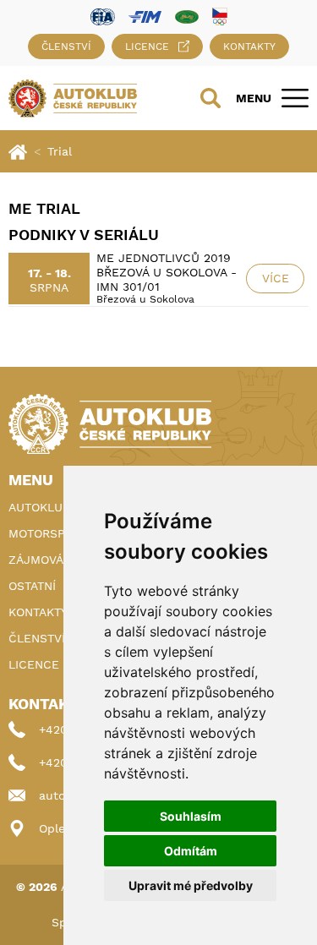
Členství (66, 46)
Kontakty (249, 46)
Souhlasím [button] (190, 816)
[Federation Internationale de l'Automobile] (102, 16)
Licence (147, 46)
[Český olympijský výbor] (219, 16)
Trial (59, 151)
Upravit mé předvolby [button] (190, 885)
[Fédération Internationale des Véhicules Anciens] (187, 16)
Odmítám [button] (190, 851)
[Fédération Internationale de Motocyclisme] (144, 16)
